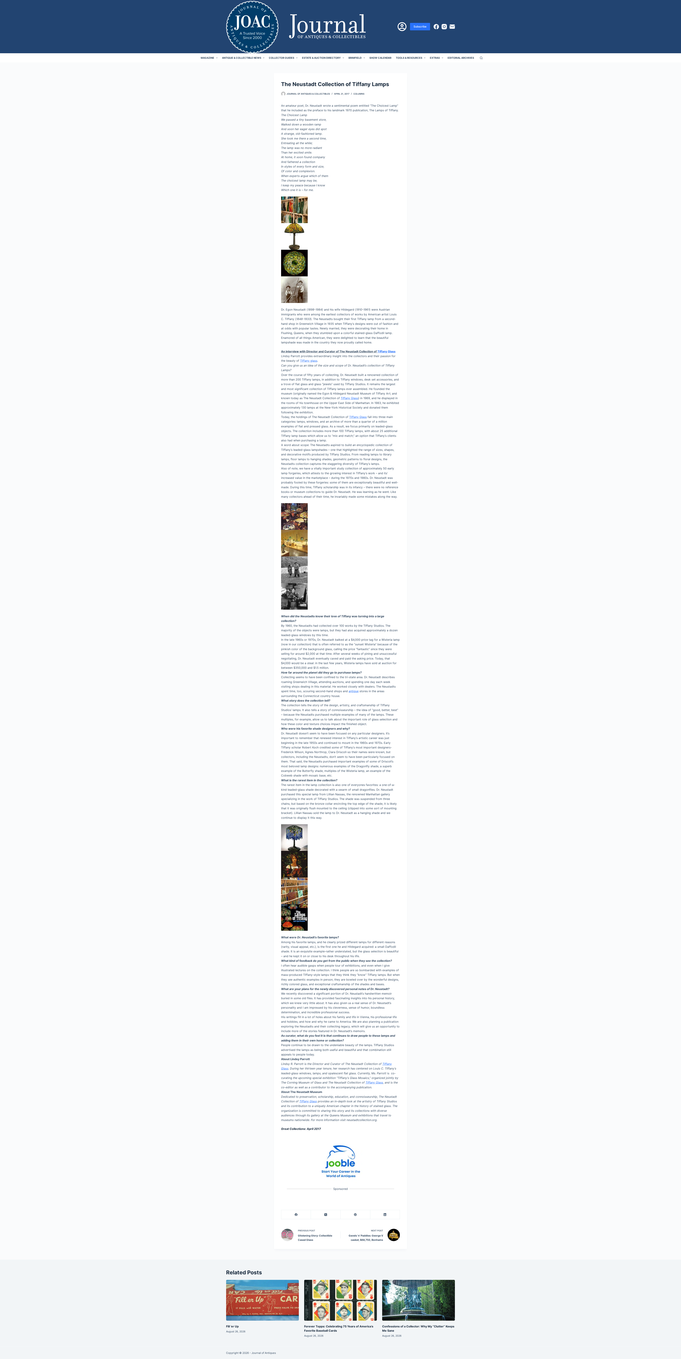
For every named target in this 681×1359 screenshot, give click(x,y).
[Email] (452, 26)
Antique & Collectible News (241, 57)
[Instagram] (444, 26)
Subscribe (420, 26)
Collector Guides (281, 57)
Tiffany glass (308, 360)
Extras (435, 57)
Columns (358, 93)
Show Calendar (380, 57)
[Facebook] (436, 26)
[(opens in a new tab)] (340, 1161)
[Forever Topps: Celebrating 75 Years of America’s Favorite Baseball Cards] (340, 1300)
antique (354, 691)
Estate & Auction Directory (321, 57)
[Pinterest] (355, 1214)
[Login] (402, 26)
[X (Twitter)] (325, 1214)
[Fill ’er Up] (262, 1300)
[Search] (481, 58)
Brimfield (355, 57)
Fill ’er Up (232, 1326)
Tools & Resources (409, 57)
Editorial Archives (461, 57)
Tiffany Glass (386, 351)
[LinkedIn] (385, 1214)
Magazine (207, 57)
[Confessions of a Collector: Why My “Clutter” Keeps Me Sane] (418, 1300)
